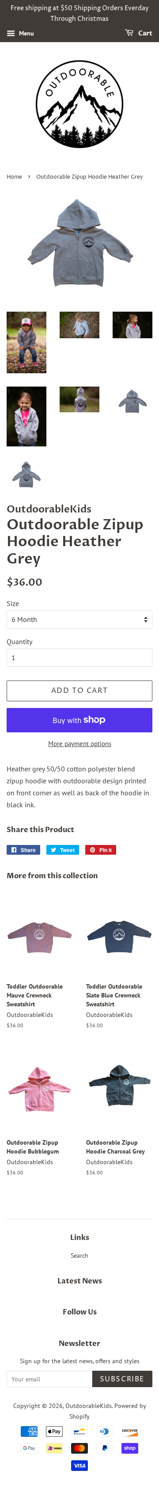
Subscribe (122, 1379)
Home (14, 177)
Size (13, 603)
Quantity (19, 641)
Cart (144, 33)
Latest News (79, 1281)
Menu (25, 33)
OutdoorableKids (88, 1406)
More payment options (79, 743)
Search (79, 1255)
